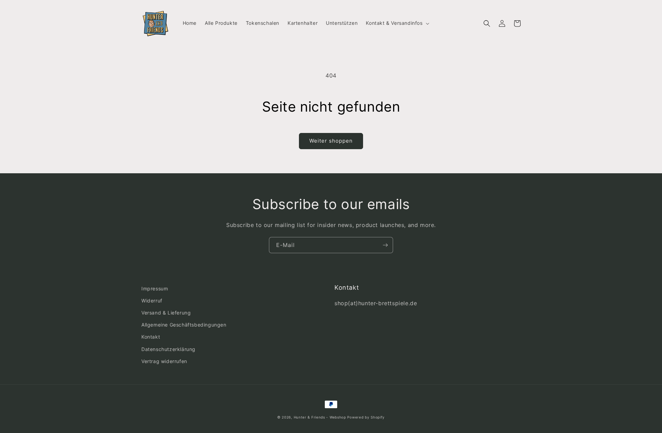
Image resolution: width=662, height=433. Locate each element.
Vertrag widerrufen (164, 361)
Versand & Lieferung (166, 313)
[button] (397, 23)
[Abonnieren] (385, 245)
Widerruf (151, 300)
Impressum (154, 288)
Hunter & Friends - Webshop (320, 417)
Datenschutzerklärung (168, 349)
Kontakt (150, 337)
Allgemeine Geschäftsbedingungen (184, 325)
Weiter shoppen (331, 140)
